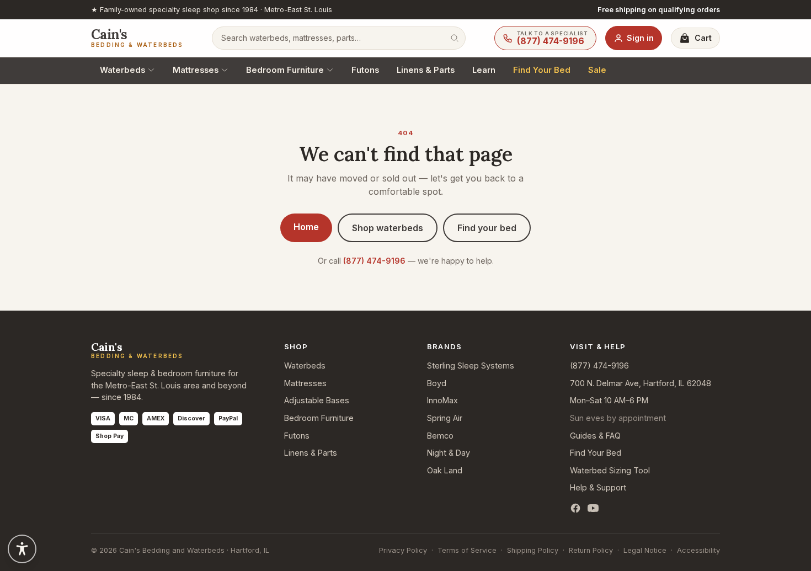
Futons (365, 70)
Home (306, 226)
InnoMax (442, 400)
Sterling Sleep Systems (470, 365)
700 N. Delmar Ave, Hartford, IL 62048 (640, 383)
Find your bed (486, 227)
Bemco (440, 435)
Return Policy (591, 550)
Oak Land (444, 470)
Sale (597, 70)
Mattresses (195, 70)
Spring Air (444, 418)
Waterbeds (122, 70)
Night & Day (448, 452)
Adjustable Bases (316, 400)
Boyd (436, 383)
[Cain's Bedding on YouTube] (593, 508)
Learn (483, 70)
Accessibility (698, 550)
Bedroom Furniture (285, 70)
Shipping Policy (532, 550)
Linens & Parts (426, 70)
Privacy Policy (403, 550)
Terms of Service (467, 550)
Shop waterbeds (387, 227)
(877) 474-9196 (374, 260)
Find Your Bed (541, 70)
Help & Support (598, 487)
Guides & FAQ (595, 435)
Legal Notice (644, 550)
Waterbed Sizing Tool (610, 470)
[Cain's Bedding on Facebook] (575, 508)
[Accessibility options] (22, 549)
